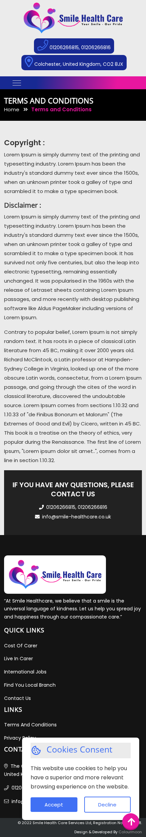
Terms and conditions (30, 724)
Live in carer (18, 658)
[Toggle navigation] (16, 83)
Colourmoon (130, 832)
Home (12, 109)
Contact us (17, 698)
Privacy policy (20, 738)
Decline (107, 804)
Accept (53, 804)
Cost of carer (20, 645)
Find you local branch (30, 685)
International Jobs (25, 671)
